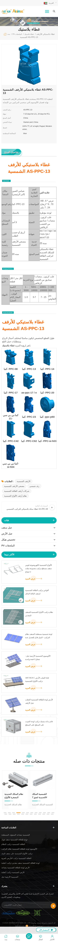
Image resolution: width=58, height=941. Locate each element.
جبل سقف (6, 527)
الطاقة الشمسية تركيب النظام (13, 844)
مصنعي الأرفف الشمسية (14, 486)
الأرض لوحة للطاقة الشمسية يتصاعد (15, 868)
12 (53, 812)
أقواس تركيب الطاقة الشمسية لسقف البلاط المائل (37, 592)
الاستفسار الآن (44, 930)
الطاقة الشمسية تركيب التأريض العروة (16, 858)
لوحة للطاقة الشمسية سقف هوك (14, 840)
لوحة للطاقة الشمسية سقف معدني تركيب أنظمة (20, 863)
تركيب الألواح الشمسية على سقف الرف (17, 854)
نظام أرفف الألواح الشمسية (15, 496)
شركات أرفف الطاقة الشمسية (16, 491)
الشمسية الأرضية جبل (9, 877)
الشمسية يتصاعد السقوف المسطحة (15, 835)
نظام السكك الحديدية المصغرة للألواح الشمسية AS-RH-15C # (14, 796)
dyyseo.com (20, 926)
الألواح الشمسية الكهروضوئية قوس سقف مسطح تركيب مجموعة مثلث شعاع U (38, 568)
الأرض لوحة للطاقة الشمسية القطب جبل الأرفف (39, 701)
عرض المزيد (30, 579)
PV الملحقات (8, 545)
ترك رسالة (29, 936)
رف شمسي (34, 486)
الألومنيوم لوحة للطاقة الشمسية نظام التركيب (19, 849)
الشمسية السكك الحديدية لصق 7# (39, 796)
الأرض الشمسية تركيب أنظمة (12, 872)
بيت (8, 34)
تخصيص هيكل (8, 539)
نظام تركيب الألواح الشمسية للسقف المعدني (39, 614)
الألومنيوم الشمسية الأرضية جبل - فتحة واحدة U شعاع (38, 657)
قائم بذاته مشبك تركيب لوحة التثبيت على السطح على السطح (39, 723)
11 (48, 812)
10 (44, 812)
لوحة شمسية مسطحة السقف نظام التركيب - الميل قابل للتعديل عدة (38, 636)
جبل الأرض (6, 533)
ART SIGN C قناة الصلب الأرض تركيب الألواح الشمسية (37, 679)
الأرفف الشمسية (23, 481)
